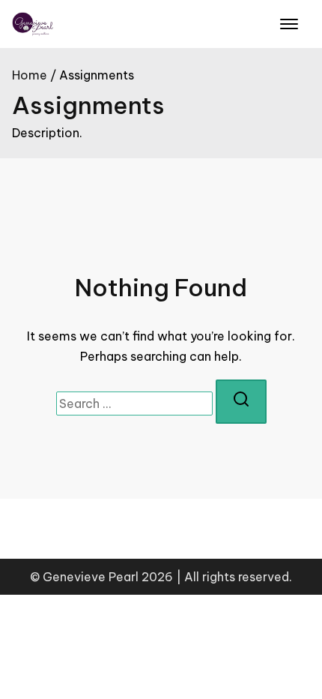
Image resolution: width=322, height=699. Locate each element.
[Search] (241, 402)
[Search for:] (134, 404)
